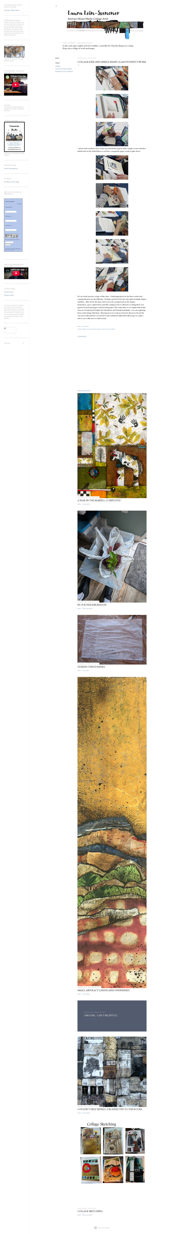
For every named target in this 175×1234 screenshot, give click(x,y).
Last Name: (7, 225)
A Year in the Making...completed (99, 500)
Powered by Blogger (103, 1227)
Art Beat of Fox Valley (11, 182)
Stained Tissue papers (91, 666)
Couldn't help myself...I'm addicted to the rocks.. (110, 1109)
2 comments (86, 504)
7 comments (86, 994)
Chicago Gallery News (11, 10)
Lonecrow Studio (84, 43)
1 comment (85, 670)
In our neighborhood (92, 604)
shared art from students (64, 71)
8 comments (86, 1113)
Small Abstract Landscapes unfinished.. (103, 990)
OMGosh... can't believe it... (101, 1015)
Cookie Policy (9, 292)
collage (57, 66)
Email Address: (8, 207)
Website (71, 43)
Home (64, 43)
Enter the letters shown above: (12, 239)
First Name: (8, 216)
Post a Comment (87, 608)
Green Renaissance (11, 168)
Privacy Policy (9, 295)
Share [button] (57, 58)
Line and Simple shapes (63, 69)
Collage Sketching (90, 1211)
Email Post (85, 326)
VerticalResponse (11, 250)
